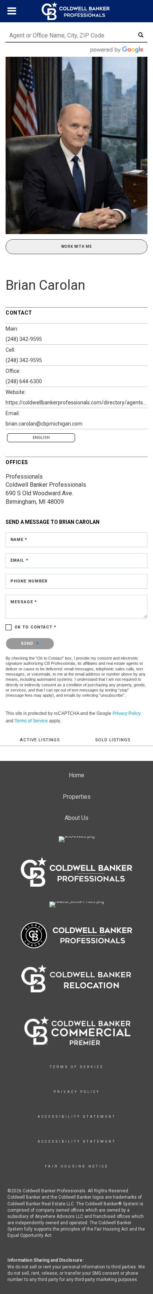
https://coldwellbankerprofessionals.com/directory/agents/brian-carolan (76, 402)
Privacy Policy (127, 713)
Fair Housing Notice (76, 1166)
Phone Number (29, 581)
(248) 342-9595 (24, 339)
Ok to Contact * (35, 627)
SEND (28, 643)
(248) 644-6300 (24, 381)
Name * (19, 539)
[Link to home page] (76, 11)
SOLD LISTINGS (112, 739)
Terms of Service (31, 720)
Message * (23, 602)
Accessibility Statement (77, 1117)
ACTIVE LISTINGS (40, 739)
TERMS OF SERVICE (77, 1067)
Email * (19, 560)
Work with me (76, 246)
